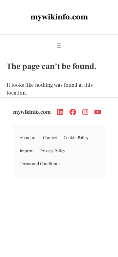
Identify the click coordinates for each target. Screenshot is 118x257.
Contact (50, 137)
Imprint (27, 151)
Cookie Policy (76, 137)
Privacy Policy (52, 151)
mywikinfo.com (32, 112)
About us (28, 137)
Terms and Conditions (40, 163)
